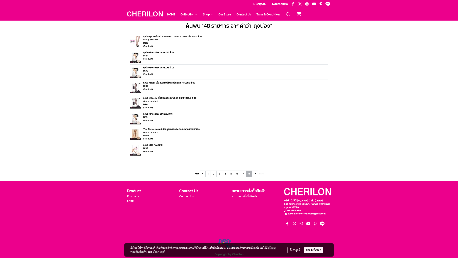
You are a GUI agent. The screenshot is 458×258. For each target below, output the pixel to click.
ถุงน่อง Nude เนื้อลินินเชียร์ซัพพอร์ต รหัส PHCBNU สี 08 (169, 82)
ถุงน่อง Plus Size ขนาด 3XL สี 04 (158, 52)
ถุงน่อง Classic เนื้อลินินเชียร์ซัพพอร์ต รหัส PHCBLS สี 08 (169, 98)
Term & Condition (268, 14)
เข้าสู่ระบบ (260, 4)
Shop (206, 14)
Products (133, 196)
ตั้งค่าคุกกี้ (295, 250)
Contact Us (244, 14)
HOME (171, 14)
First (197, 173)
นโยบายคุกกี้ (159, 251)
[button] (288, 14)
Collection (188, 14)
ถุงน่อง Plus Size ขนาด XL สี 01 (157, 114)
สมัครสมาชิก (281, 4)
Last (261, 173)
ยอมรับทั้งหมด (313, 250)
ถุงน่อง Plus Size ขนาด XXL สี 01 (158, 67)
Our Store (224, 14)
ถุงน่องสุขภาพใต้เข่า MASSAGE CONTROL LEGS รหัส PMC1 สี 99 (172, 36)
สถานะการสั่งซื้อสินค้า (244, 196)
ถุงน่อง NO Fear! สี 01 (153, 145)
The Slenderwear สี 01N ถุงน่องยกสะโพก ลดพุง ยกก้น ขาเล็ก (171, 129)
